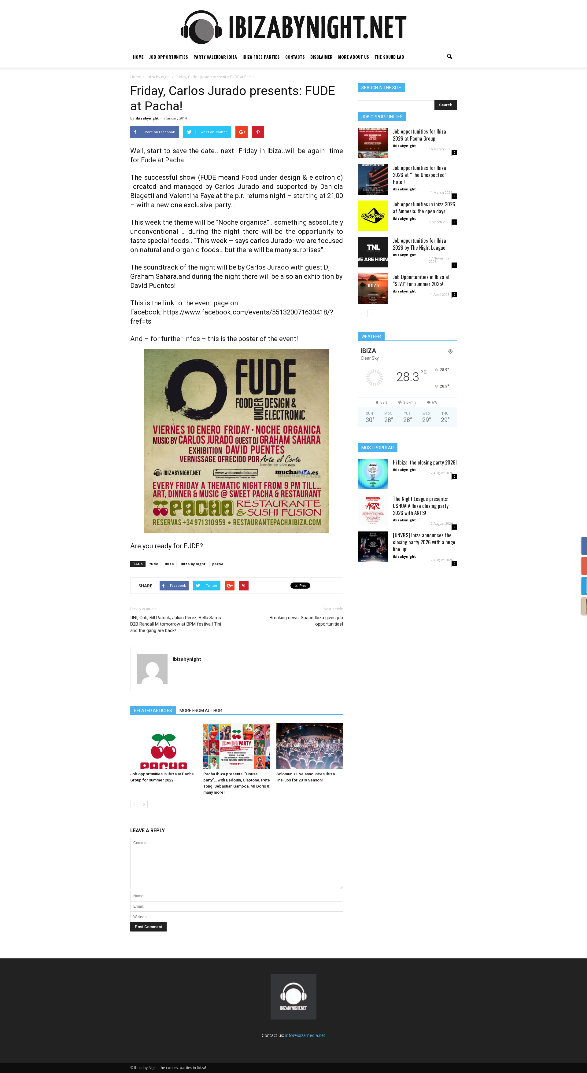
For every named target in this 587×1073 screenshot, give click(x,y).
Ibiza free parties (261, 56)
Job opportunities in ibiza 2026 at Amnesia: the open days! (424, 207)
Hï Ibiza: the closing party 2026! (425, 462)
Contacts (295, 56)
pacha (217, 563)
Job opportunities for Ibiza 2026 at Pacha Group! (419, 134)
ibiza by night (193, 563)
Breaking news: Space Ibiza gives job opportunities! (306, 621)
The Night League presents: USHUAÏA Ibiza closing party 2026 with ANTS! (421, 505)
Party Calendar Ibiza (215, 56)
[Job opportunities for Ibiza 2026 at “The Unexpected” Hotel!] (373, 179)
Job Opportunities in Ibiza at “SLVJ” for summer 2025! (421, 280)
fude (154, 563)
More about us (353, 56)
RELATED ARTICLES (153, 710)
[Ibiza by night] (293, 27)
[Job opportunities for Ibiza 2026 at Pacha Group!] (373, 143)
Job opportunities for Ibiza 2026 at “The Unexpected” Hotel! (419, 175)
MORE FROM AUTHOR (200, 710)
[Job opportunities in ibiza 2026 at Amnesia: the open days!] (373, 215)
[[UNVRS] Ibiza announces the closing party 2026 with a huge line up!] (373, 546)
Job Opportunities (168, 56)
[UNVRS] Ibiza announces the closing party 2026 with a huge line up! (424, 542)
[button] (449, 57)
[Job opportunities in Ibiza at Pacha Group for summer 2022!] (163, 746)
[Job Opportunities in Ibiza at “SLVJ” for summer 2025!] (373, 288)
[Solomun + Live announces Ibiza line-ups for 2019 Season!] (309, 746)
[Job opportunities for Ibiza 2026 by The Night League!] (373, 252)
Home (138, 56)
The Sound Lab (389, 56)
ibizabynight (147, 118)
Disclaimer (321, 56)
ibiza (169, 563)
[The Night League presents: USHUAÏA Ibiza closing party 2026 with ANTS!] (373, 510)
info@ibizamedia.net (305, 1035)
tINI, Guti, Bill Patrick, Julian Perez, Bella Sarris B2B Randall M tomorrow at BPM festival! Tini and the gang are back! (175, 624)
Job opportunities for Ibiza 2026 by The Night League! (420, 244)
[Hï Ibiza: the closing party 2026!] (373, 474)
